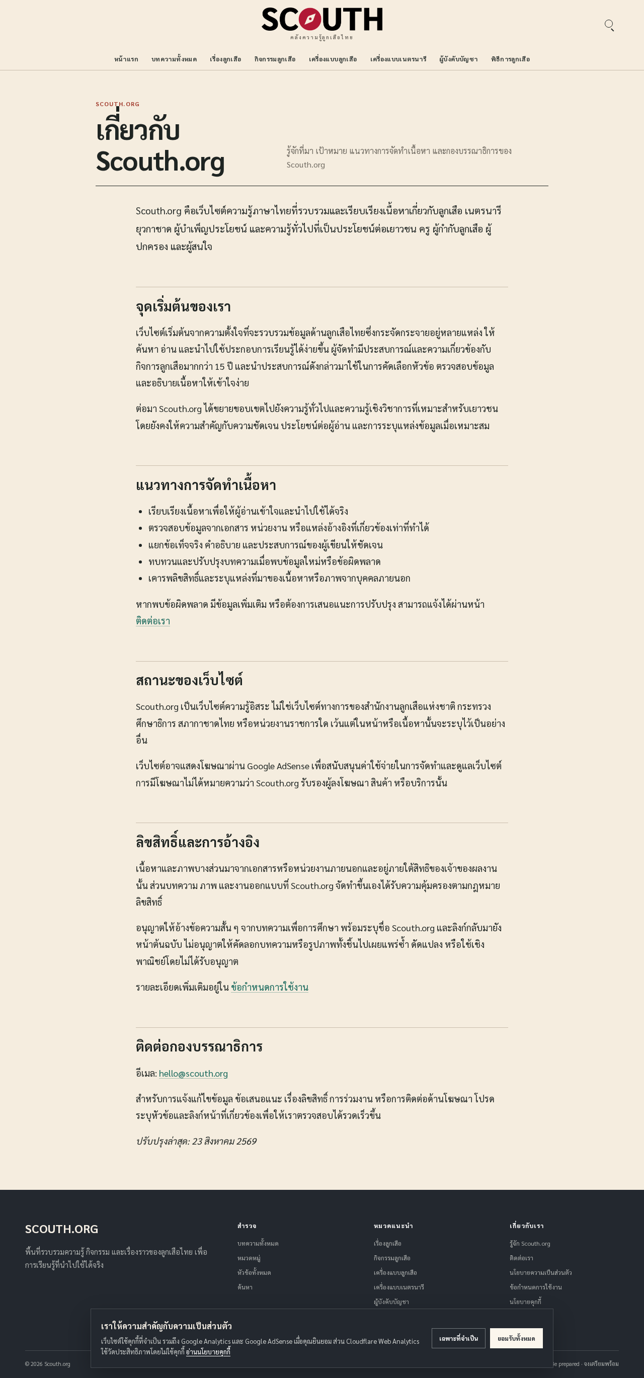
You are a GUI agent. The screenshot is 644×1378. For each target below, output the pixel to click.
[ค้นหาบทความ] (609, 24)
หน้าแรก (126, 59)
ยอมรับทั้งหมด (516, 1338)
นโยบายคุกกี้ (525, 1302)
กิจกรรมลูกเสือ (275, 59)
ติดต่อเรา (153, 620)
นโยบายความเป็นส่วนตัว (541, 1272)
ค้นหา (245, 1287)
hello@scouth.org (193, 1073)
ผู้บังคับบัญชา (458, 59)
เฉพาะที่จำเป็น (458, 1338)
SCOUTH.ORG (61, 1228)
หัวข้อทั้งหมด (254, 1272)
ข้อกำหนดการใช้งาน (269, 987)
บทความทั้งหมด (174, 59)
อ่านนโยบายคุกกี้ (208, 1351)
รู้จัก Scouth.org (530, 1243)
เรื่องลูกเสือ (225, 59)
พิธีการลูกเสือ (510, 59)
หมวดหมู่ (249, 1258)
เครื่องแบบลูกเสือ (333, 59)
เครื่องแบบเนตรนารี (398, 59)
